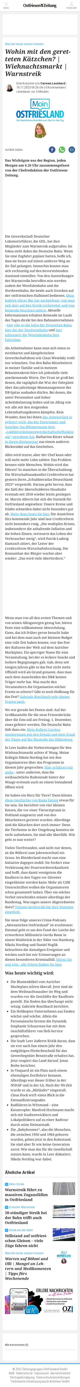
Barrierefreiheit (60, 1373)
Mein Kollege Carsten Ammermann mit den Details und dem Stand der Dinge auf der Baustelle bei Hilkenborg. (40, 734)
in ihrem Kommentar (21, 441)
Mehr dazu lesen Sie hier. (30, 514)
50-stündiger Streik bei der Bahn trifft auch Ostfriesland (26, 1217)
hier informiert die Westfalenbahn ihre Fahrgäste (33, 335)
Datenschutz (24, 1373)
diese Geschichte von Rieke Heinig (31, 800)
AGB (11, 1373)
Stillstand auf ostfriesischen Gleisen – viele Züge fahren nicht (26, 1240)
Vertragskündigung (22, 1377)
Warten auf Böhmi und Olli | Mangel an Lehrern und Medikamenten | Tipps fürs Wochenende (28, 1268)
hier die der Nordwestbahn (26, 330)
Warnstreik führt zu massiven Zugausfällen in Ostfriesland (26, 1194)
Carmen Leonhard (52, 83)
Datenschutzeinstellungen (53, 1377)
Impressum (41, 1373)
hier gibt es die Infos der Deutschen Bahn (39, 325)
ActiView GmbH (60, 1381)
